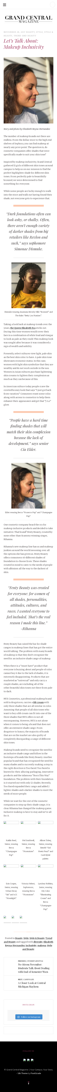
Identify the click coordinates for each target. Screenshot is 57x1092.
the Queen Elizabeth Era (22, 328)
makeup (41, 945)
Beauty (30, 32)
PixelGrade (36, 1073)
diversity (38, 942)
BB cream (38, 702)
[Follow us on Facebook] (24, 1060)
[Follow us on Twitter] (28, 1060)
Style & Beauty (37, 938)
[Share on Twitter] (15, 919)
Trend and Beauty (25, 36)
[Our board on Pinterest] (32, 1060)
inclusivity (31, 945)
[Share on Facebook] (7, 919)
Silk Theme (23, 1073)
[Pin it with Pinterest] (23, 919)
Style (39, 32)
